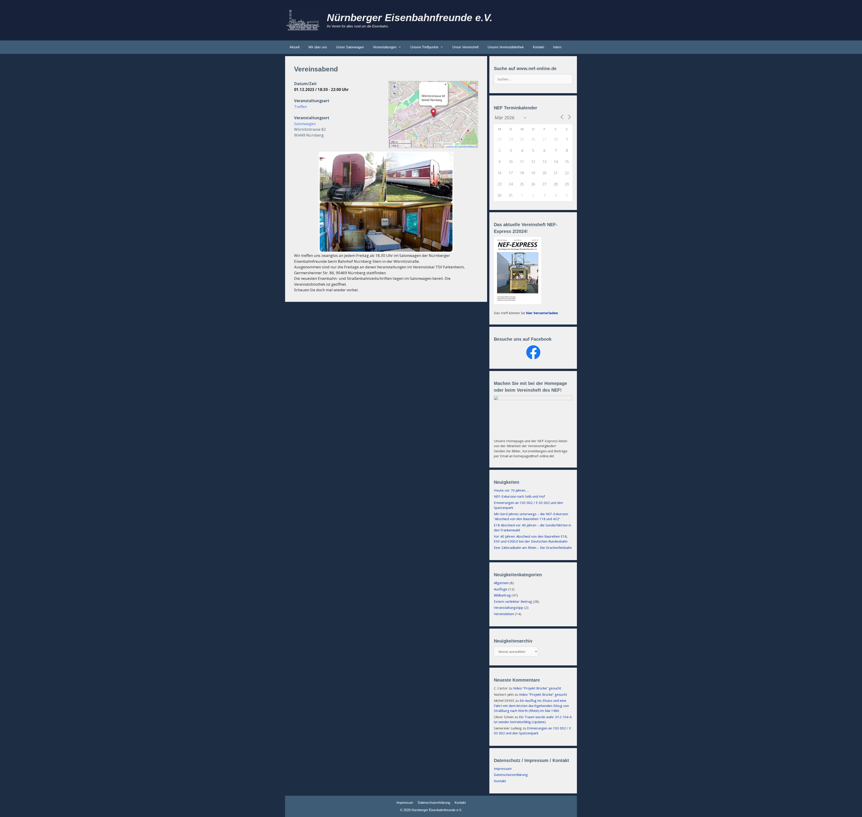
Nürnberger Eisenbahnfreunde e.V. (410, 17)
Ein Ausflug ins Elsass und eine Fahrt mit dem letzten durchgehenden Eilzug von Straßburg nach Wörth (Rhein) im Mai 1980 (531, 705)
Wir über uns (317, 47)
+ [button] (394, 87)
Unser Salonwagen (350, 47)
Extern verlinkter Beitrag (513, 601)
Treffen (300, 106)
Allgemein (501, 583)
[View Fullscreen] (472, 87)
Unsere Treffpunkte (424, 47)
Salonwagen (305, 123)
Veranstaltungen (384, 47)
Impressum (503, 768)
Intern (557, 47)
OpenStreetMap (466, 146)
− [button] (394, 93)
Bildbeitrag (502, 595)
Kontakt (538, 47)
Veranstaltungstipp (508, 607)
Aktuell (294, 47)
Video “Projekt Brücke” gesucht (537, 688)
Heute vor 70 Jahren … (511, 490)
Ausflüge (500, 589)
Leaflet (449, 146)
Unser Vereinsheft (465, 47)
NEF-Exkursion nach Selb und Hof (519, 496)
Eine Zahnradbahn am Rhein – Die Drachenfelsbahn (533, 547)
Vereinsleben (504, 614)
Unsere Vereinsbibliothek (506, 47)
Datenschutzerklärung (511, 774)
